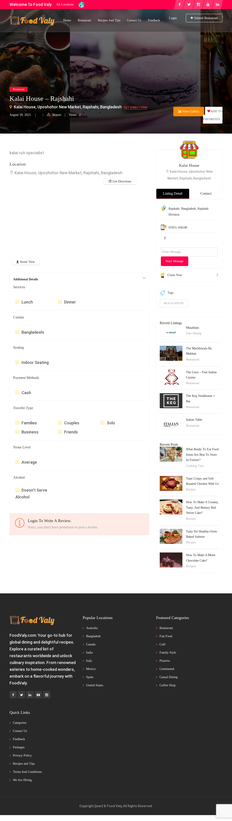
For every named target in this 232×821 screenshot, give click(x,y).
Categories (19, 722)
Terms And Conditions (27, 772)
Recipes (191, 489)
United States (94, 685)
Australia (92, 628)
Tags (170, 292)
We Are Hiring (22, 780)
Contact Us (134, 20)
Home (67, 20)
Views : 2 (75, 115)
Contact (205, 193)
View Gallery (190, 111)
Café (162, 644)
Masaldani (192, 327)
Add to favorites (212, 115)
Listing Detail (172, 193)
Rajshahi (174, 208)
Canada (90, 644)
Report (57, 115)
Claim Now (174, 275)
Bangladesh (188, 208)
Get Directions (135, 107)
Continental (167, 669)
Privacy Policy (22, 755)
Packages (18, 747)
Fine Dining (193, 333)
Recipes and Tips (109, 20)
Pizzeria (165, 660)
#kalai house (174, 303)
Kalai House (189, 165)
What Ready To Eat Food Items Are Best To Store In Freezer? (202, 455)
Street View (27, 262)
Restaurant (84, 20)
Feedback (154, 20)
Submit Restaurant (206, 18)
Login (173, 18)
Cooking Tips (194, 466)
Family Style (168, 652)
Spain (89, 677)
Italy (89, 660)
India (89, 652)
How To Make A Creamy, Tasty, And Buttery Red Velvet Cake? (202, 507)
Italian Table (194, 419)
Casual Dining (169, 677)
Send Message (175, 261)
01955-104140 (178, 227)
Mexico (91, 669)
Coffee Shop (168, 685)
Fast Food (166, 636)
